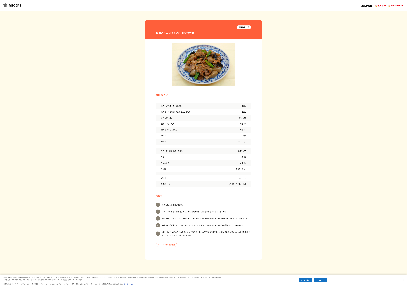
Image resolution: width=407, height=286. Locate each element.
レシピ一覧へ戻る (169, 245)
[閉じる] (403, 280)
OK (320, 280)
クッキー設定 (305, 280)
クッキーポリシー (129, 284)
